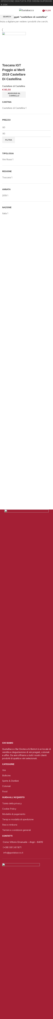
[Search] (10, 10)
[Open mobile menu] (3, 10)
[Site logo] (26, 10)
